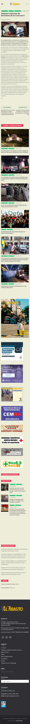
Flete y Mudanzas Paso (7, 656)
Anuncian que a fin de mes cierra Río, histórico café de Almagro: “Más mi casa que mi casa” (17, 490)
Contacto (3, 648)
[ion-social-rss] (10, 637)
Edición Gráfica (5, 652)
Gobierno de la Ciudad (7, 672)
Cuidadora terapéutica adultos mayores (11, 650)
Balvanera (4, 148)
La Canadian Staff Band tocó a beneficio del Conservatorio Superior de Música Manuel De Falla (14, 178)
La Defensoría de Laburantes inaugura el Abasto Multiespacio (13, 232)
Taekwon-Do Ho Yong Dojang (8, 663)
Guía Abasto (4, 658)
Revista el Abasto (6, 19)
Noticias (18, 11)
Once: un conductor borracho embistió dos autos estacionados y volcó (14, 206)
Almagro (5, 11)
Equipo (2, 654)
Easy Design (19, 720)
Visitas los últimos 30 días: (8, 584)
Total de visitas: (5, 588)
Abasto (4, 229)
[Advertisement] (15, 530)
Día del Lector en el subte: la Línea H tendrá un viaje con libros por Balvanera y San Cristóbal (14, 151)
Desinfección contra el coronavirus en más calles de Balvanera (13, 286)
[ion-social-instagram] (6, 637)
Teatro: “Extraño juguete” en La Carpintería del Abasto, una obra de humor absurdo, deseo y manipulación (13, 562)
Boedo (11, 11)
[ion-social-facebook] (2, 637)
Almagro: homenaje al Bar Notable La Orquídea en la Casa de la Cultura (16, 501)
